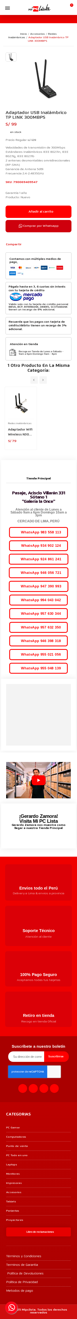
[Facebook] (27, 244)
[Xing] (54, 1088)
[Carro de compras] (70, 7)
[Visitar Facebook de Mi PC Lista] (31, 837)
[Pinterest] (40, 244)
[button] (15, 8)
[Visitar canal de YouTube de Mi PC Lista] (46, 837)
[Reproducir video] (39, 780)
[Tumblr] (47, 244)
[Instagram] (33, 1088)
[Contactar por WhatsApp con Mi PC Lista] (11, 1308)
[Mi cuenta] (63, 7)
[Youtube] (43, 1088)
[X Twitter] (33, 244)
